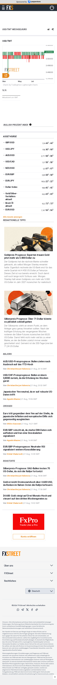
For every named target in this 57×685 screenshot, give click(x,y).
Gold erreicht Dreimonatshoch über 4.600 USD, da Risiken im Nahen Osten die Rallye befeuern (27, 483)
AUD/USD (10, 155)
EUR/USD (9, 209)
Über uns (8, 565)
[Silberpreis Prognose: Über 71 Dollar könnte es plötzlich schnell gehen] (28, 303)
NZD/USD (10, 168)
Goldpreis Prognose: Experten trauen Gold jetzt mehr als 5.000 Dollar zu (26, 256)
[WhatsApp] (18, 609)
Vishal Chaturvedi (15, 454)
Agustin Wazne (13, 399)
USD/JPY (9, 149)
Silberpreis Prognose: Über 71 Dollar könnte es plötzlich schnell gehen (27, 320)
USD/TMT (7, 41)
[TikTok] (36, 609)
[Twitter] (27, 609)
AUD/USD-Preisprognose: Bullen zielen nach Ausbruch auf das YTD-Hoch (26, 363)
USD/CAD (10, 161)
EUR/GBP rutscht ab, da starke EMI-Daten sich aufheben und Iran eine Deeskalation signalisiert (27, 433)
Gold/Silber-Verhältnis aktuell (11, 196)
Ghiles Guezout (13, 424)
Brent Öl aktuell (9, 204)
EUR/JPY (9, 180)
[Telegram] (22, 609)
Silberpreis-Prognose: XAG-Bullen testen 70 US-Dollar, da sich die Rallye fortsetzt (26, 470)
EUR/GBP (9, 174)
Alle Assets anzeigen (12, 217)
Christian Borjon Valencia (18, 369)
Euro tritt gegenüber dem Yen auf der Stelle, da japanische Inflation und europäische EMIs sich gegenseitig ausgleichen (28, 416)
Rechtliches (10, 581)
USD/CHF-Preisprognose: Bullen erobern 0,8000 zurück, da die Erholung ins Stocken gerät (25, 378)
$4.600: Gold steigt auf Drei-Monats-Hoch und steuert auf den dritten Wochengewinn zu (27, 497)
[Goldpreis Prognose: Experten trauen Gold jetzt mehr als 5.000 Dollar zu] (28, 239)
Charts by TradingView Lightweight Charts (20, 85)
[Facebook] (32, 609)
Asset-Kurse (10, 136)
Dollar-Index (11, 187)
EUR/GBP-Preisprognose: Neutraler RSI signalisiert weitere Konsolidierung (24, 448)
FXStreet (10, 6)
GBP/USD (9, 142)
